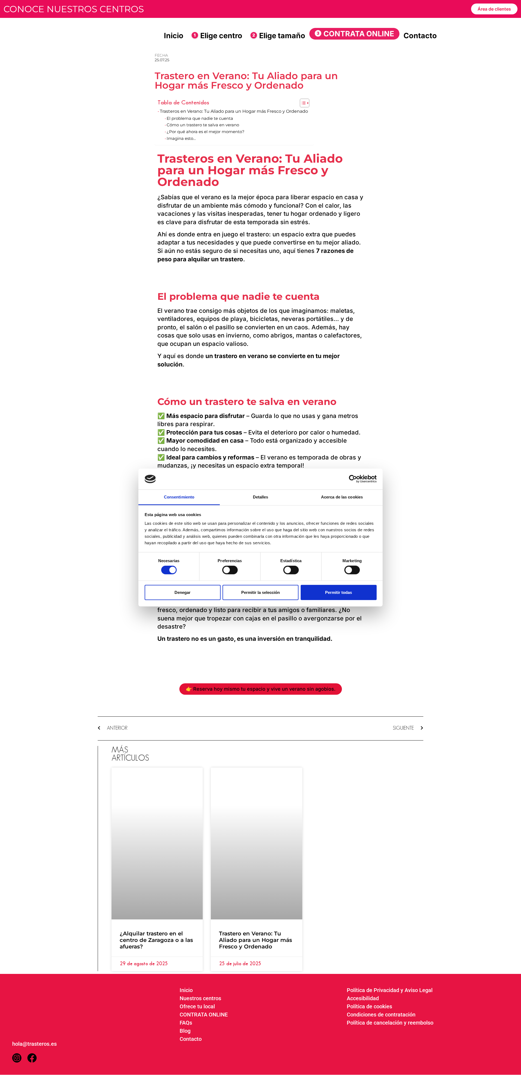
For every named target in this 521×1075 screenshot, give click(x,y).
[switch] (230, 570)
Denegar (182, 592)
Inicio (173, 35)
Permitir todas (338, 592)
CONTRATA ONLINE (355, 33)
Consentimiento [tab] (179, 497)
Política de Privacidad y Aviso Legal (390, 990)
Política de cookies (369, 1006)
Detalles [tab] (260, 497)
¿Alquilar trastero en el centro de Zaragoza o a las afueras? (156, 940)
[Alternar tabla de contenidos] (302, 103)
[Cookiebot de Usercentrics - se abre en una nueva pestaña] (353, 479)
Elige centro (218, 35)
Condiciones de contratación (381, 1014)
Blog (185, 1031)
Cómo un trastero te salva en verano (203, 125)
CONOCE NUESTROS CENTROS (74, 9)
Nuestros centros (200, 998)
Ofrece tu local (197, 1006)
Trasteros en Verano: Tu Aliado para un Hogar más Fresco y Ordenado (234, 111)
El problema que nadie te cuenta (200, 118)
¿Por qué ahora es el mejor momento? (205, 131)
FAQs (186, 1022)
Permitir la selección (260, 592)
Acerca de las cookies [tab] (342, 497)
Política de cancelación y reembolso (390, 1022)
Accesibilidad (363, 998)
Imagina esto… (181, 138)
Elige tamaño (278, 35)
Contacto (420, 35)
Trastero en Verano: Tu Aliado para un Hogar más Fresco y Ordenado (255, 940)
